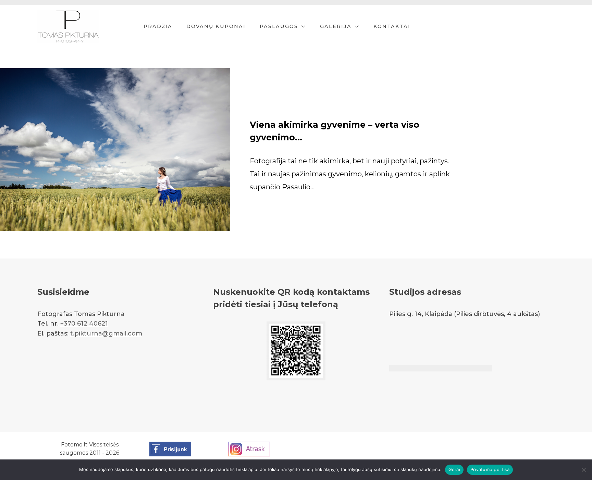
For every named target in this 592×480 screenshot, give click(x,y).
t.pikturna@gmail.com (106, 333)
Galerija (336, 26)
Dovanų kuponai (216, 26)
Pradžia (158, 26)
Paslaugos (279, 26)
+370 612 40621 (84, 323)
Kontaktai (391, 26)
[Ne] (583, 469)
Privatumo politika (490, 469)
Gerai (454, 469)
